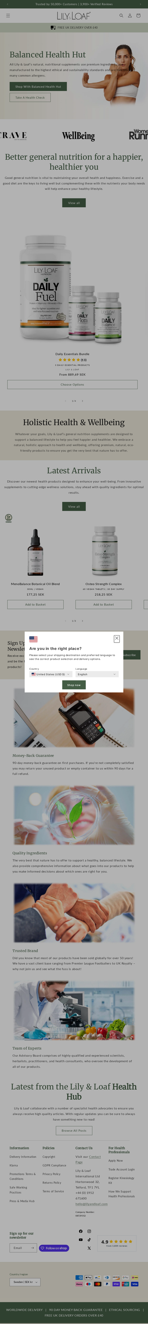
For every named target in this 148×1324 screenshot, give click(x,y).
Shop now (74, 684)
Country (34, 668)
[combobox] (48, 674)
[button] (117, 639)
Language (81, 668)
